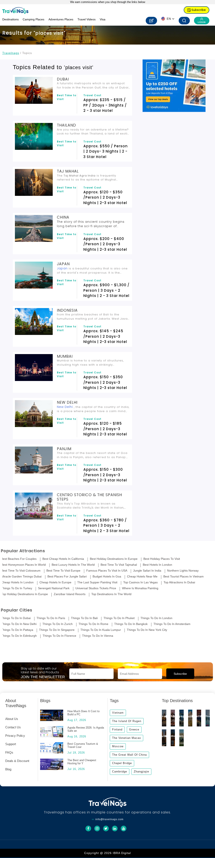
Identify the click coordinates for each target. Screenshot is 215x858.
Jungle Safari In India (147, 570)
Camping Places (33, 19)
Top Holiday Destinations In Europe (24, 594)
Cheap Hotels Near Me (142, 576)
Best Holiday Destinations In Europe (114, 559)
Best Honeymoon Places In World (23, 564)
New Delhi (65, 407)
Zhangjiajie (141, 771)
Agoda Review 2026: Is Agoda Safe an (85, 729)
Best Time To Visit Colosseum (21, 570)
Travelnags (10, 53)
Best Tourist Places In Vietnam (183, 576)
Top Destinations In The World (111, 594)
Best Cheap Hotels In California (63, 559)
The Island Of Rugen (126, 721)
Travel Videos (86, 19)
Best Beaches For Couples (19, 559)
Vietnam (118, 712)
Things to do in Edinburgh (19, 635)
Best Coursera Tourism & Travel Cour (82, 745)
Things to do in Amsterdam (171, 624)
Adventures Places (61, 19)
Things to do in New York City (147, 630)
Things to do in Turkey (16, 588)
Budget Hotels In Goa (107, 576)
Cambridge (119, 771)
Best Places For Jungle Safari (67, 576)
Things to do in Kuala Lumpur (100, 630)
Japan (62, 268)
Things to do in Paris (51, 618)
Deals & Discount (17, 761)
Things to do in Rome (93, 624)
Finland (117, 729)
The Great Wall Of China (129, 754)
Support (10, 744)
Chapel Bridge (122, 763)
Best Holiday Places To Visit (161, 559)
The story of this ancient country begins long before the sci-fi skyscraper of (91, 224)
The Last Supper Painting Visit (97, 582)
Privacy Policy (15, 735)
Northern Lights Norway (183, 570)
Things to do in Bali (84, 618)
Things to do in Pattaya (17, 630)
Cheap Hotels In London (17, 582)
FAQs (9, 752)
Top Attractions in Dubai (179, 582)
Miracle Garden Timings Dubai (21, 576)
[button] (167, 19)
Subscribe (198, 10)
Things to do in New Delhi (19, 624)
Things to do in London (156, 618)
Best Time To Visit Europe (63, 570)
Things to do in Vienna (97, 635)
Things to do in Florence (59, 635)
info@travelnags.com (109, 819)
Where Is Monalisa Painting (140, 588)
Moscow (117, 746)
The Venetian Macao (126, 737)
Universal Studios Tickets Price (95, 588)
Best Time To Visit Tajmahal (119, 564)
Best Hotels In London (157, 564)
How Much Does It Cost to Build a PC (83, 713)
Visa (102, 19)
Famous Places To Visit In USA (106, 570)
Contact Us (13, 727)
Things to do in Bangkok (131, 624)
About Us (11, 719)
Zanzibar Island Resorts (69, 594)
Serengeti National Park (53, 588)
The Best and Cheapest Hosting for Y (81, 762)
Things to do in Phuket (119, 618)
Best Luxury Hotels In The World (73, 564)
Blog (8, 769)
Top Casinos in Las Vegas (140, 582)
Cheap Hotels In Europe (55, 582)
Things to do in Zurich (57, 624)
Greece (134, 729)
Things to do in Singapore (57, 630)
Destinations (10, 19)
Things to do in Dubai (16, 618)
